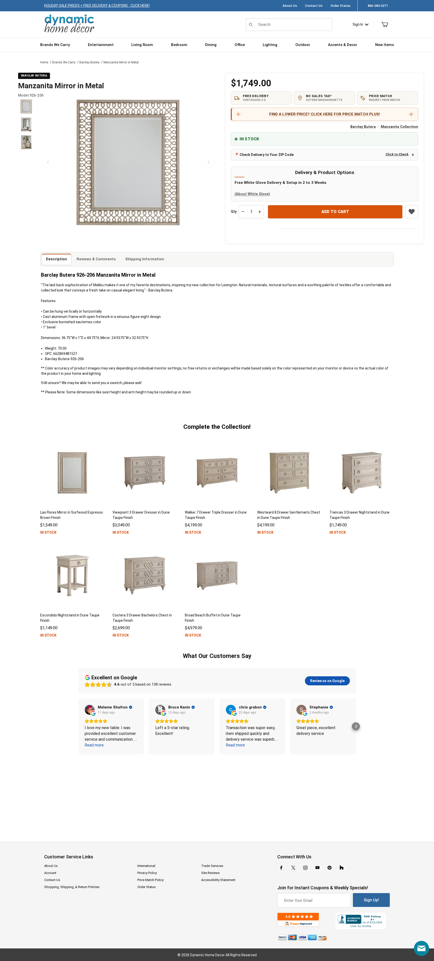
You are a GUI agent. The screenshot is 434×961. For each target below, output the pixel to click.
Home (44, 62)
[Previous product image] (47, 162)
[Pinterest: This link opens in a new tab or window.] (329, 868)
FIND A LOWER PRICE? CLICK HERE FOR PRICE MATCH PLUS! (324, 114)
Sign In (358, 24)
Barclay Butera (89, 62)
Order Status (340, 6)
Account (50, 873)
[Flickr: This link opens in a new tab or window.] (342, 868)
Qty (234, 212)
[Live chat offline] (421, 948)
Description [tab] (56, 259)
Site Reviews (210, 873)
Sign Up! (371, 900)
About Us (290, 6)
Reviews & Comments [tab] (96, 259)
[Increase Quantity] (260, 211)
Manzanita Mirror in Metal (121, 62)
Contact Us (313, 6)
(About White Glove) (252, 194)
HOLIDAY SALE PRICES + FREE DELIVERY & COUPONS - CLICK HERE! (97, 6)
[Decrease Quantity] (243, 211)
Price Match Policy (150, 880)
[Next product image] (208, 162)
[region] (26, 162)
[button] (26, 106)
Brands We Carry (63, 62)
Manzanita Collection (399, 127)
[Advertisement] (217, 795)
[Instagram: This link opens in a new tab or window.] (305, 868)
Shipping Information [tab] (144, 259)
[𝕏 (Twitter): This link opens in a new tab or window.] (293, 868)
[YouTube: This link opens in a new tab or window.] (317, 868)
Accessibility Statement (218, 880)
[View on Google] (90, 710)
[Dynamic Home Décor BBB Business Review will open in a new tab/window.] (363, 921)
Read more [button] (94, 745)
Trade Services (212, 866)
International (146, 866)
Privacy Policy (147, 873)
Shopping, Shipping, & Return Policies (71, 887)
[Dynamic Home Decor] (69, 23)
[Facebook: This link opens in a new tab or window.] (281, 868)
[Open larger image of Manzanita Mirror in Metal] (128, 162)
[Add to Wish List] (411, 211)
